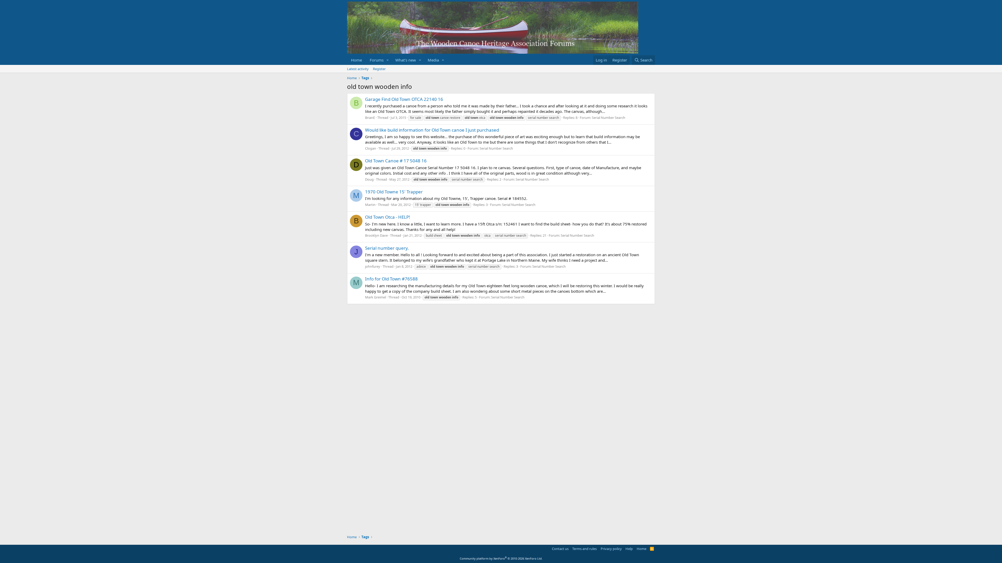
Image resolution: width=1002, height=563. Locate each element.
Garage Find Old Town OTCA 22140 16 (404, 99)
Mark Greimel (375, 297)
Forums (377, 60)
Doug (369, 179)
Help (629, 548)
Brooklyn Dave (376, 235)
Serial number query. (387, 248)
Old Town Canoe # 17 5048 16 (396, 161)
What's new (405, 60)
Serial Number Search (608, 117)
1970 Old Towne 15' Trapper (394, 192)
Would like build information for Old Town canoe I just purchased (432, 130)
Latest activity (358, 68)
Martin (370, 204)
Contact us (560, 548)
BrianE (370, 117)
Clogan (370, 148)
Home (356, 60)
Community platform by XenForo (501, 558)
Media (433, 60)
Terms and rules (584, 548)
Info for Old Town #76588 (391, 279)
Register (379, 68)
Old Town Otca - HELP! (387, 217)
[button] (387, 60)
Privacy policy (611, 548)
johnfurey (372, 266)
